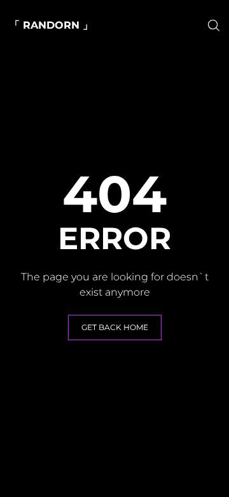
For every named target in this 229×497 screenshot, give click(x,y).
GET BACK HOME (114, 327)
